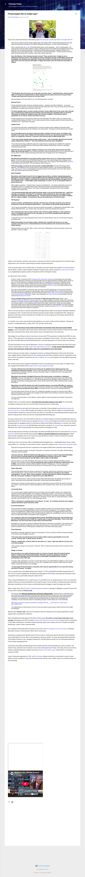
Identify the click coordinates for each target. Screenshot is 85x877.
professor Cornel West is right (46, 650)
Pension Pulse (15, 4)
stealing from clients (24, 295)
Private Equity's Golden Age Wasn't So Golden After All (56, 39)
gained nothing (22, 169)
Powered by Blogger (43, 866)
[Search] (79, 4)
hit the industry (52, 294)
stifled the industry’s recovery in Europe (54, 628)
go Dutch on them (59, 306)
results (28, 47)
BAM (49, 573)
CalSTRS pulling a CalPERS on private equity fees (26, 300)
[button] (76, 14)
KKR (48, 580)
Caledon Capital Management (34, 588)
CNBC (30, 656)
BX (27, 580)
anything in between (45, 346)
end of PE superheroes (18, 294)
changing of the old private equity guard (43, 279)
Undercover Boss (44, 421)
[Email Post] (12, 802)
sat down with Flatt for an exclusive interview (47, 620)
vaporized (70, 161)
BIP (47, 571)
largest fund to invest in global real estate (41, 366)
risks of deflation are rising (42, 357)
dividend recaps (52, 285)
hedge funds (32, 346)
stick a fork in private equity (56, 292)
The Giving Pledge (57, 425)
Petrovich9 (46, 869)
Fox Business (39, 656)
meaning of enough (22, 425)
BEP (9, 573)
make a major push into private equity (66, 444)
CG (39, 580)
